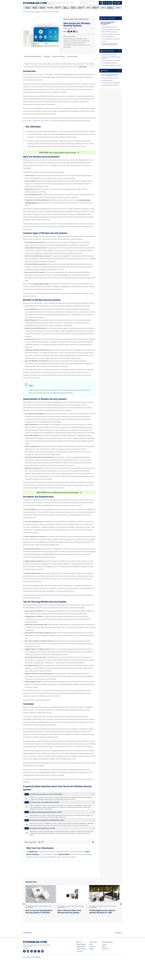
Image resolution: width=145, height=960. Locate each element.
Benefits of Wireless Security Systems (109, 31)
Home (24, 11)
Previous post (27, 932)
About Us (78, 942)
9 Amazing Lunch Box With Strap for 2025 (110, 85)
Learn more (82, 66)
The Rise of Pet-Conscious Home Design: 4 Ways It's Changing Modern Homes (110, 75)
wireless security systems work (40, 812)
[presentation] (24, 904)
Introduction (104, 24)
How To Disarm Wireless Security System (62, 152)
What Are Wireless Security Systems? (109, 27)
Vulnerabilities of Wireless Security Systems (111, 34)
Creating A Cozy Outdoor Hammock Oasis (110, 78)
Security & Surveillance (58, 56)
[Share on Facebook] (69, 31)
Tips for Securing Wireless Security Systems (111, 38)
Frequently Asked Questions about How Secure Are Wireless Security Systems (110, 44)
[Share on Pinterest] (74, 31)
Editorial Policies (64, 854)
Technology (47, 56)
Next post (118, 932)
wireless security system (41, 284)
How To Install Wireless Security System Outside (63, 492)
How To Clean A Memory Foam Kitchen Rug (110, 82)
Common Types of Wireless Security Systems (111, 29)
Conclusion (104, 41)
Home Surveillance (72, 56)
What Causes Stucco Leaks (107, 80)
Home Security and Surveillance (33, 11)
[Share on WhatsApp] (77, 31)
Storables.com (32, 851)
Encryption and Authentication (108, 36)
